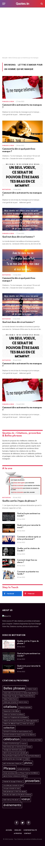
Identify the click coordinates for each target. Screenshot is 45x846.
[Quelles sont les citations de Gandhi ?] (8, 551)
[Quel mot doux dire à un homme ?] (22, 219)
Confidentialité (30, 830)
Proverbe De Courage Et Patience (12, 781)
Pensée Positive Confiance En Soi (13, 756)
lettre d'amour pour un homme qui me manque (17, 747)
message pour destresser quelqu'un (14, 750)
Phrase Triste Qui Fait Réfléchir (29, 773)
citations (10, 707)
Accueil (4, 58)
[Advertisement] (22, 32)
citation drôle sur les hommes (12, 693)
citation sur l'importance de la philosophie (15, 717)
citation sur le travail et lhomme (13, 720)
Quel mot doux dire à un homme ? (18, 237)
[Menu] (3, 3)
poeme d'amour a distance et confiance (14, 776)
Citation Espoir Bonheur (30, 693)
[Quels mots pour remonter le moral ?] (8, 528)
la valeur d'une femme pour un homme (15, 743)
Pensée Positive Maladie (32, 756)
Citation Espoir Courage (10, 696)
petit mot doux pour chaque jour (12, 763)
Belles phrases (14, 688)
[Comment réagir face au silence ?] (8, 563)
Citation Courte (32, 689)
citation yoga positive (32, 720)
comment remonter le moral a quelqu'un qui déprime (19, 734)
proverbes (32, 781)
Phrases (10, 768)
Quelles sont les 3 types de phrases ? (19, 501)
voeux (25, 799)
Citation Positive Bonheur (26, 696)
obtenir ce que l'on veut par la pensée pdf (15, 753)
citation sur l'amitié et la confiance (13, 714)
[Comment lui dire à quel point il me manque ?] (22, 131)
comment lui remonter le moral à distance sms (17, 731)
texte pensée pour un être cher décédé (14, 791)
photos (28, 763)
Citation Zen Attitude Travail (11, 723)
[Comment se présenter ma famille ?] (8, 574)
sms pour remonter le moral (11, 788)
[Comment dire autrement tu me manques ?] (22, 87)
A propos (18, 833)
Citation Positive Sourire (10, 699)
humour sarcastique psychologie (31, 740)
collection (8, 727)
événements (12, 805)
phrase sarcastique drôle (10, 773)
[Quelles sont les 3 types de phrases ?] (22, 483)
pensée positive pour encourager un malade (16, 759)
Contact (27, 833)
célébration (12, 739)
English (18, 830)
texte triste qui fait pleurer (11, 800)
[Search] (41, 3)
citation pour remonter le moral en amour (15, 702)
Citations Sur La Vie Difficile (11, 711)
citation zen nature (27, 723)
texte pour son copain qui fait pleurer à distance (17, 794)
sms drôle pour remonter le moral (13, 785)
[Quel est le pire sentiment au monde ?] (8, 516)
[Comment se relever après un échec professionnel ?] (8, 540)
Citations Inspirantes (25, 707)
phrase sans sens (23, 769)
